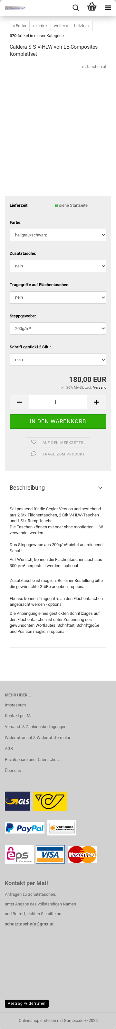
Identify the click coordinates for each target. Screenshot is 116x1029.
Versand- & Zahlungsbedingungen (35, 726)
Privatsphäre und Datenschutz (32, 759)
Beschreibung (27, 487)
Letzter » (82, 25)
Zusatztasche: (23, 253)
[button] (19, 402)
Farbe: (16, 222)
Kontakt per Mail (19, 715)
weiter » (61, 25)
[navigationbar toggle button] (108, 8)
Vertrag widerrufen (27, 1003)
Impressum (15, 705)
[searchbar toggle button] (76, 8)
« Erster (19, 25)
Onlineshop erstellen (37, 1020)
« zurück (40, 25)
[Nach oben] (98, 1019)
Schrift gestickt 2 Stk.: (30, 347)
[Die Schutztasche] (13, 8)
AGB (9, 748)
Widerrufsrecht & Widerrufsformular (37, 737)
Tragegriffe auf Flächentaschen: (40, 284)
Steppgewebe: (23, 316)
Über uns (13, 770)
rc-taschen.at (94, 66)
